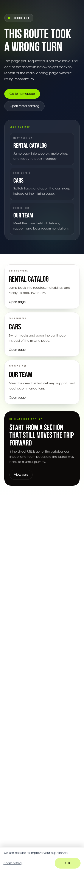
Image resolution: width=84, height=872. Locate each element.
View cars (21, 474)
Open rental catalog (24, 106)
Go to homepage (22, 93)
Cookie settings (12, 863)
